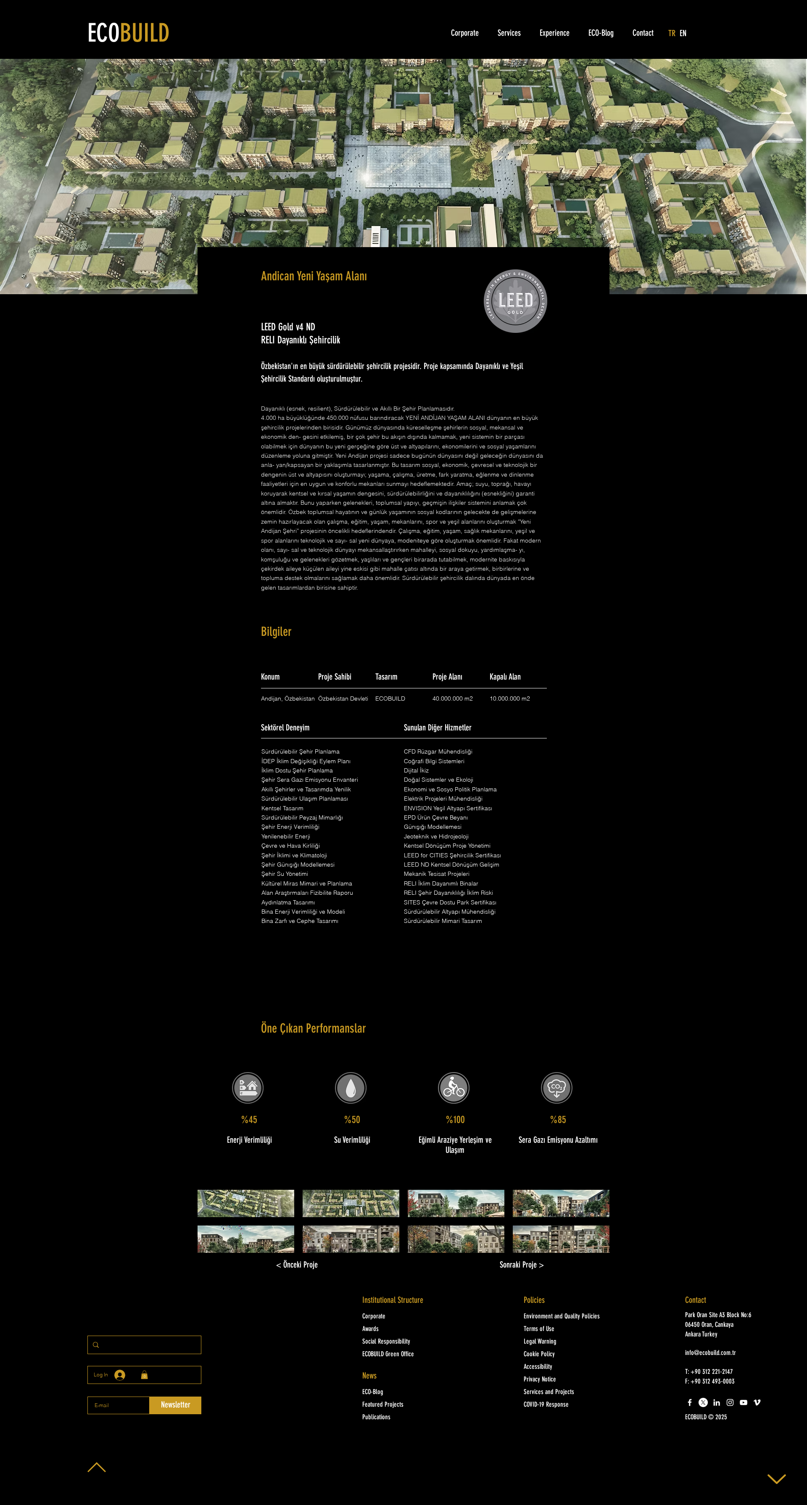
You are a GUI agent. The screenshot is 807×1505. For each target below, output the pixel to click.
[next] (594, 1225)
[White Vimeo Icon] (757, 1402)
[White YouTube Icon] (743, 1402)
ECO (128, 34)
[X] (703, 1402)
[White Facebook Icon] (689, 1402)
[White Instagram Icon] (730, 1402)
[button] (246, 1203)
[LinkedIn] (716, 1402)
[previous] (213, 1225)
